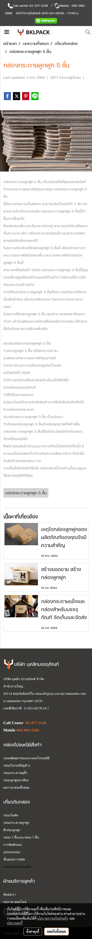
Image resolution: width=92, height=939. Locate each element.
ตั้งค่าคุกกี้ (32, 931)
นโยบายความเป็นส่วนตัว (52, 918)
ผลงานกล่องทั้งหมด (16, 787)
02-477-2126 (38, 5)
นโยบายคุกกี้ (15, 923)
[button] (86, 32)
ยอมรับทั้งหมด (56, 931)
